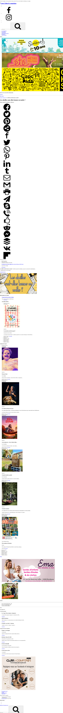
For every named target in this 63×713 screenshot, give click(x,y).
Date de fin (3, 604)
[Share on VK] (7, 251)
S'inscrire (1, 94)
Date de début (4, 603)
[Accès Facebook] (9, 13)
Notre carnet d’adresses (5, 33)
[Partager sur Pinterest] (7, 124)
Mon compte (2, 96)
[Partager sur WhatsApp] (7, 152)
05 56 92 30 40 (4, 698)
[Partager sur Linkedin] (7, 166)
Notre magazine (4, 35)
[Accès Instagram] (9, 20)
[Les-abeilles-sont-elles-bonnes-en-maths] (18, 293)
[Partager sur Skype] (7, 209)
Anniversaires (4, 32)
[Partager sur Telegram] (7, 202)
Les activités (3, 31)
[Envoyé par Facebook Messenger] (7, 237)
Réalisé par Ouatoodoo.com (4, 705)
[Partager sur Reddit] (7, 230)
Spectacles (4, 97)
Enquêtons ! (3, 34)
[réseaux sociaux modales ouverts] (7, 131)
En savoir (10, 336)
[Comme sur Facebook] (7, 223)
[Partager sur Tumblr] (7, 173)
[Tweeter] (7, 117)
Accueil (1, 97)
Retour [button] (1, 556)
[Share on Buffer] (7, 244)
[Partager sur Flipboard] (7, 258)
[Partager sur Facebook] (7, 110)
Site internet (3, 267)
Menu (1, 36)
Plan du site (3, 693)
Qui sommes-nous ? (5, 691)
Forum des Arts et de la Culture (8, 297)
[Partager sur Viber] (7, 216)
